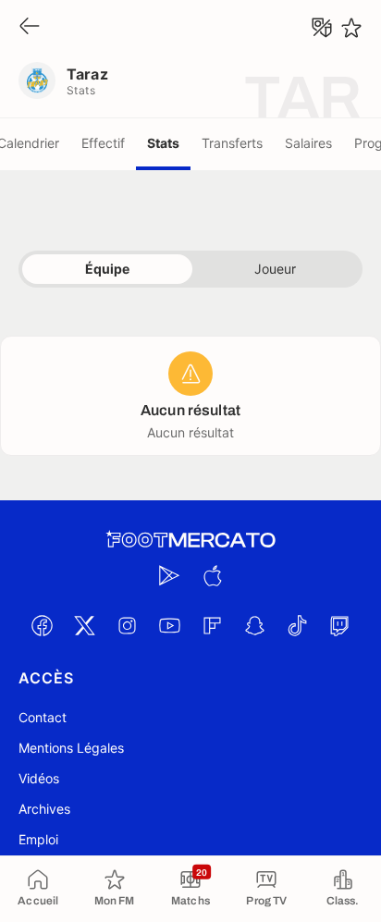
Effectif (103, 143)
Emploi (38, 839)
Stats (163, 143)
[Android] (169, 575)
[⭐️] (351, 28)
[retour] (29, 27)
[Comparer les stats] (322, 28)
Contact (42, 717)
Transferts (232, 143)
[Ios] (212, 575)
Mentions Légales (71, 748)
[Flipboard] (212, 625)
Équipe (107, 269)
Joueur (275, 269)
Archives (44, 809)
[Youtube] (169, 625)
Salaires (308, 143)
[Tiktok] (297, 625)
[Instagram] (127, 625)
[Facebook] (41, 625)
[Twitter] (84, 625)
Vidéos (38, 778)
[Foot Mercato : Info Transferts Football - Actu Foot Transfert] (190, 540)
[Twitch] (339, 625)
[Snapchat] (254, 625)
